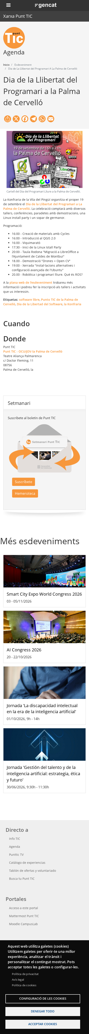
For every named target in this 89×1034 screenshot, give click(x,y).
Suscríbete (23, 481)
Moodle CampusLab (23, 924)
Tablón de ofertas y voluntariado (32, 871)
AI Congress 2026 (24, 650)
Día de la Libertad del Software (39, 304)
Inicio (6, 65)
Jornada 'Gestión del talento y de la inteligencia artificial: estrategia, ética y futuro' (43, 773)
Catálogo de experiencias (27, 863)
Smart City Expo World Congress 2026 (44, 594)
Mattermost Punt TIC (24, 916)
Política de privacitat (25, 974)
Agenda (14, 847)
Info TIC (14, 839)
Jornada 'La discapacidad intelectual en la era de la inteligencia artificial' (42, 709)
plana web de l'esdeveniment (31, 282)
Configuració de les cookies (42, 998)
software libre (29, 299)
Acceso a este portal (23, 908)
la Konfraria (72, 304)
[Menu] (8, 5)
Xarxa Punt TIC (17, 16)
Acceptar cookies (42, 1024)
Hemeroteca (25, 493)
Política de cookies (24, 985)
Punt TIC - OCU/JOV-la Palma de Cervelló (32, 351)
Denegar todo (42, 1011)
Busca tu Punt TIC (22, 879)
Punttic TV (16, 855)
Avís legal (18, 980)
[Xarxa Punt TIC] (15, 38)
